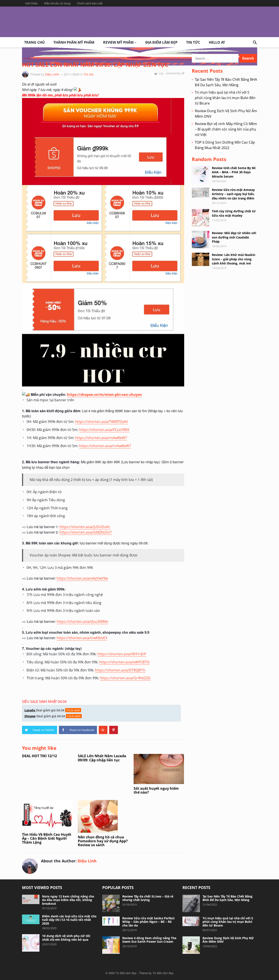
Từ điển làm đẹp (126, 973)
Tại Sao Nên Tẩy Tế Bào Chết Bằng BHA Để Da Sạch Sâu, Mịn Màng (227, 898)
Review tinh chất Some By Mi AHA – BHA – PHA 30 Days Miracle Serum (233, 172)
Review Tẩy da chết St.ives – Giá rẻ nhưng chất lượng (147, 898)
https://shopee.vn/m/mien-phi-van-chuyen (104, 394)
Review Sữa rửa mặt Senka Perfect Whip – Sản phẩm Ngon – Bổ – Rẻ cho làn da (148, 922)
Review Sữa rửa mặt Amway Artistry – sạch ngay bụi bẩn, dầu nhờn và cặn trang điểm (233, 194)
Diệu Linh (52, 74)
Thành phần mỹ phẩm (73, 42)
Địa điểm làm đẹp (161, 42)
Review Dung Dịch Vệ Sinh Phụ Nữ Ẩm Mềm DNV (228, 940)
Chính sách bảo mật (90, 3)
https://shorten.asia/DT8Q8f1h (120, 670)
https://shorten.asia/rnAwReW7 (101, 437)
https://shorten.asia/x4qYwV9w (82, 578)
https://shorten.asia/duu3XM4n (82, 621)
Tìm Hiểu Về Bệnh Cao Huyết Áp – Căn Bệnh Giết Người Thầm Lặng (46, 838)
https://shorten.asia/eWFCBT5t (124, 662)
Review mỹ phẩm (118, 42)
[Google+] (103, 730)
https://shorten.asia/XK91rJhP (121, 654)
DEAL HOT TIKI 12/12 (39, 755)
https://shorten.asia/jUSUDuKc (85, 526)
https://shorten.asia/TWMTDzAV (101, 421)
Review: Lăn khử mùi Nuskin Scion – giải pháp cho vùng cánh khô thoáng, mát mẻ (233, 259)
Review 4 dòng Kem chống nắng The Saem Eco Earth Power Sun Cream (149, 940)
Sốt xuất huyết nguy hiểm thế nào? (156, 790)
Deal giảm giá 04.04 (52, 710)
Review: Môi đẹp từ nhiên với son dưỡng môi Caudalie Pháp (234, 237)
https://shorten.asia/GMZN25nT (86, 532)
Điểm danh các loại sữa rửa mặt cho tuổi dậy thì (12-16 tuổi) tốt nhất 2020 (69, 920)
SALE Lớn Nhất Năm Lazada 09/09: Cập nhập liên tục (102, 757)
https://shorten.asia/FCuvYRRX (104, 429)
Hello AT (217, 42)
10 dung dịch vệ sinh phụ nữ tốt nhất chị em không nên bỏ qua (66, 938)
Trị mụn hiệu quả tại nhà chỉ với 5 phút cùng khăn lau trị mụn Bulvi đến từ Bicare (225, 98)
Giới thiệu (31, 3)
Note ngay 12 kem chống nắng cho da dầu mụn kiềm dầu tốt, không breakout (68, 900)
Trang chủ (34, 42)
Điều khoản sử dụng (57, 3)
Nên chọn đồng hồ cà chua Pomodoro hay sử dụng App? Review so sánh (103, 841)
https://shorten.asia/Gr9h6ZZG (125, 678)
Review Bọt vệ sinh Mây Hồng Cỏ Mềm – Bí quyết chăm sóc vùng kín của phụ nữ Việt (226, 129)
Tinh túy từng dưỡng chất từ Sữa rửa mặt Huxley (234, 213)
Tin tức (193, 42)
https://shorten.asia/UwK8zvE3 (82, 637)
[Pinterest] (113, 730)
